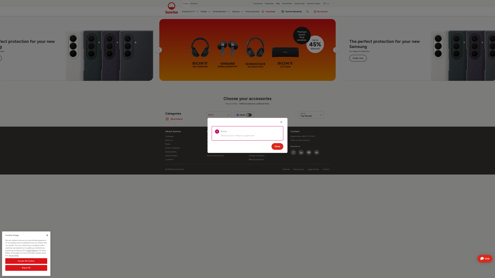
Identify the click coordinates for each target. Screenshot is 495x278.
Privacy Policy (14, 256)
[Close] (281, 122)
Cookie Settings (32, 250)
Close (277, 146)
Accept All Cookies (26, 261)
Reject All (26, 268)
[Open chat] (484, 259)
